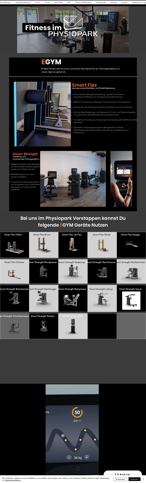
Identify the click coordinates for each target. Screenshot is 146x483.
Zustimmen (134, 479)
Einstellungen (120, 479)
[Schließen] (143, 479)
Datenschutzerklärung (13, 480)
